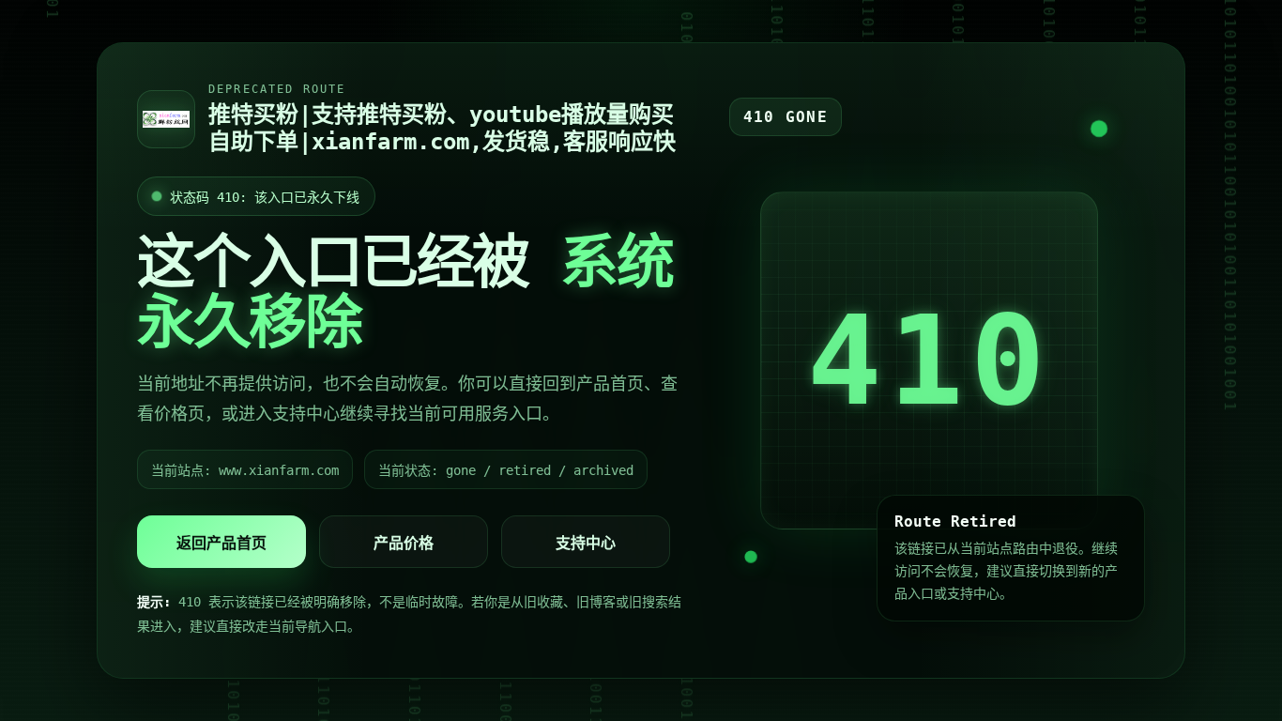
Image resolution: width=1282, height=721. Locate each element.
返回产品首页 (221, 543)
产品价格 (404, 543)
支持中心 (586, 543)
